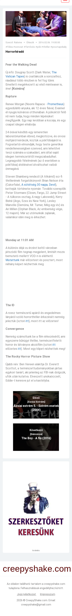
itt (27, 321)
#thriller (45, 47)
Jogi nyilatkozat (26, 594)
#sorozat (18, 47)
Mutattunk (12, 260)
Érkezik (30, 42)
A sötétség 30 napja (34, 184)
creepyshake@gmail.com (36, 604)
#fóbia (9, 47)
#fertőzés (29, 47)
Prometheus (55, 104)
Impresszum (47, 594)
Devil (52, 184)
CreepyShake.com (36, 600)
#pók (38, 47)
